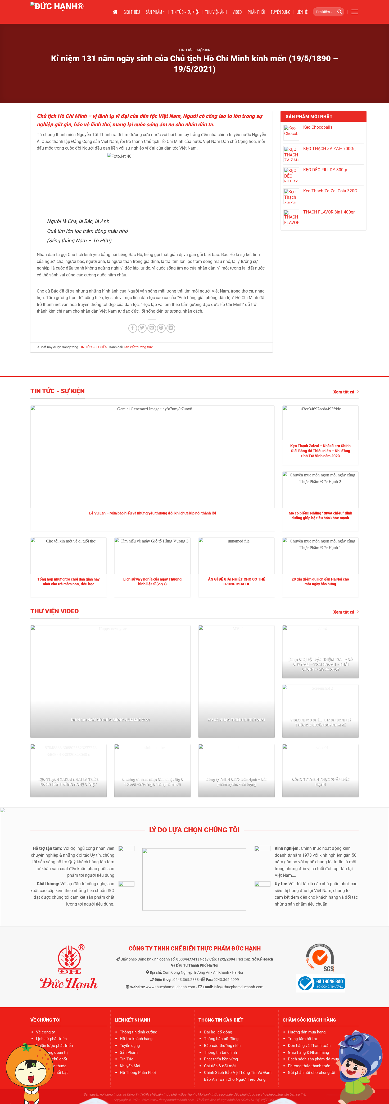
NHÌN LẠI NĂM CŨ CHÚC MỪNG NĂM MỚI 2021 (110, 720)
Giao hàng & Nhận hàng (308, 1052)
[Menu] (355, 11)
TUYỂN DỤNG (280, 12)
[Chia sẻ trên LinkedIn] (170, 328)
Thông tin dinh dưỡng (138, 1032)
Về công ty (45, 1032)
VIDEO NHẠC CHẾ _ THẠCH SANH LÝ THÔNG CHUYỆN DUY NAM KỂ (320, 722)
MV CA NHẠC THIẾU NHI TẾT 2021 (236, 720)
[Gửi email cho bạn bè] (151, 328)
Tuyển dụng (130, 1045)
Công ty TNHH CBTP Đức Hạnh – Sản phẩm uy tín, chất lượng (236, 782)
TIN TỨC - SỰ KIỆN (195, 50)
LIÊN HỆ (301, 12)
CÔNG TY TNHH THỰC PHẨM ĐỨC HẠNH (320, 782)
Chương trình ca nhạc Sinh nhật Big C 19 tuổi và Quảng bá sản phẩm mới (152, 782)
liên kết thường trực (138, 347)
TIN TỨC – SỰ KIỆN (185, 12)
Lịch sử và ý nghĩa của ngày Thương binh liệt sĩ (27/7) (152, 582)
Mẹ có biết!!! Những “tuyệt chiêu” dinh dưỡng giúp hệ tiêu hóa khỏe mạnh (320, 516)
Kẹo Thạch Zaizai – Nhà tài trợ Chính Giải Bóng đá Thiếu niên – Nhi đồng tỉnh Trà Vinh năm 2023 (320, 451)
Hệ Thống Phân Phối (138, 1072)
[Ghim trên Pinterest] (161, 328)
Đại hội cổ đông (218, 1032)
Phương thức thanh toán (309, 1066)
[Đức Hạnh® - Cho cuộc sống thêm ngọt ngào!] (66, 12)
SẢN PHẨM (154, 12)
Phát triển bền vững (221, 1059)
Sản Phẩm (129, 1052)
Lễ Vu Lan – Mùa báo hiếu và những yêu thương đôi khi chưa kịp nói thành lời (152, 513)
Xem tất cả (343, 392)
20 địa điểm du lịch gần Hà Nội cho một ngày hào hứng (320, 582)
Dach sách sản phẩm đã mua (313, 1059)
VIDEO (237, 12)
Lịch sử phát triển (51, 1038)
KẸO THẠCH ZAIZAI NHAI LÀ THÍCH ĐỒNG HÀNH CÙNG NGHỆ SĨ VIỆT (68, 782)
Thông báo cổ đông (221, 1038)
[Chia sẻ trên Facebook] (132, 328)
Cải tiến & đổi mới (220, 1066)
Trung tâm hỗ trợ (302, 1038)
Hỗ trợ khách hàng (136, 1038)
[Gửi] (339, 11)
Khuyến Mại (130, 1066)
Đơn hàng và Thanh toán (309, 1045)
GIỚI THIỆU (132, 12)
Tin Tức (126, 1059)
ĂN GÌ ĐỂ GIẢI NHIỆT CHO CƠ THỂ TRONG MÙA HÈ (236, 582)
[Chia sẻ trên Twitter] (142, 328)
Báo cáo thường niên (222, 1045)
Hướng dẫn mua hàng (306, 1032)
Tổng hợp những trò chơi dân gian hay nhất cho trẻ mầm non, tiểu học (68, 582)
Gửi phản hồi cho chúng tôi (311, 1072)
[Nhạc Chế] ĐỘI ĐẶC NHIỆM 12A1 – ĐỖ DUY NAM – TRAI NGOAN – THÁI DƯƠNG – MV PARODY (320, 664)
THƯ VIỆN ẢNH (216, 12)
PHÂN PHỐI (256, 12)
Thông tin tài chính (220, 1052)
